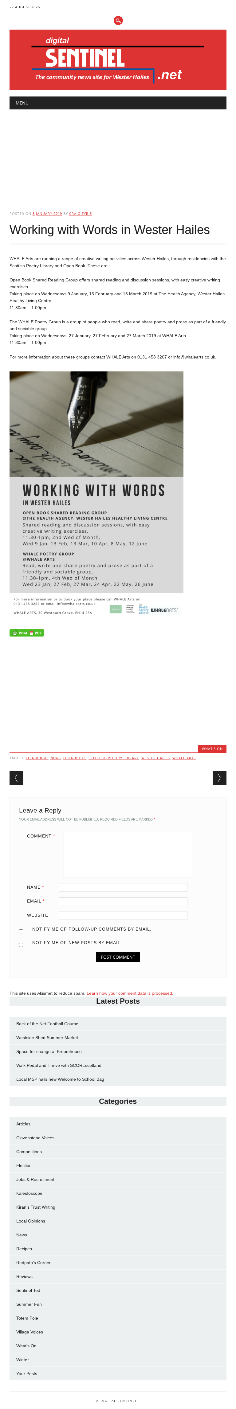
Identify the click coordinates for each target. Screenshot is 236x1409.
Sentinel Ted (28, 1290)
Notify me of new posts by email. (77, 942)
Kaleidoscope (29, 1193)
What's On (212, 748)
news (55, 758)
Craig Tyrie (80, 213)
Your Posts (26, 1373)
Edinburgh (37, 758)
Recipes (24, 1248)
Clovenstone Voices (35, 1137)
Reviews (24, 1276)
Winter (22, 1359)
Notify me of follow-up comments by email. (91, 929)
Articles (23, 1123)
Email (36, 901)
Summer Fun (29, 1304)
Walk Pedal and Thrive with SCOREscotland (58, 1065)
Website (37, 915)
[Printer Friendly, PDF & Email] (27, 634)
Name (35, 887)
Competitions (29, 1151)
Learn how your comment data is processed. (130, 993)
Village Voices (29, 1331)
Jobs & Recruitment (35, 1179)
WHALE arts (184, 758)
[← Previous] (16, 778)
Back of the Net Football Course (47, 1023)
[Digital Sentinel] (118, 83)
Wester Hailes (155, 758)
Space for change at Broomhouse (49, 1051)
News (21, 1234)
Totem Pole (27, 1318)
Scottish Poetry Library (113, 758)
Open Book (74, 758)
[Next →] (219, 778)
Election (24, 1165)
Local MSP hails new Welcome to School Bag (60, 1079)
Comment (41, 836)
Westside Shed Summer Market (47, 1037)
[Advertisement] (118, 155)
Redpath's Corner (33, 1262)
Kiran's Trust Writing (35, 1207)
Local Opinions (30, 1221)
